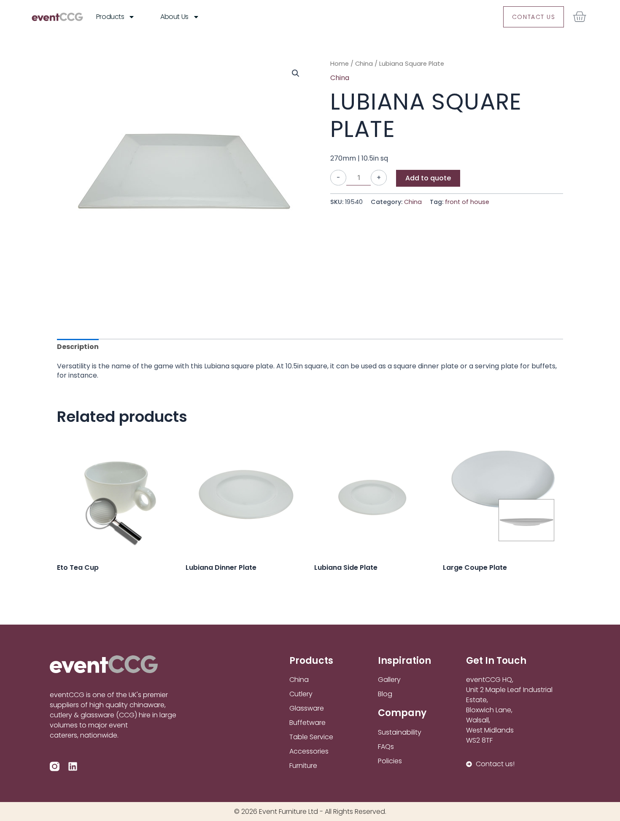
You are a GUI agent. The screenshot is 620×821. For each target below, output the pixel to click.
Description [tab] (78, 346)
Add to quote (428, 178)
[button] (295, 73)
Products (110, 16)
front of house (467, 202)
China (364, 63)
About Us (174, 16)
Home (339, 63)
